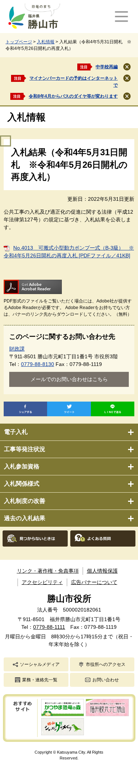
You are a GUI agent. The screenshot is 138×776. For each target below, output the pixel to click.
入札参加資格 (21, 466)
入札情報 (45, 41)
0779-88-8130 (37, 364)
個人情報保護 (102, 571)
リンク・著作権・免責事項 (48, 571)
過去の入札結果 (24, 518)
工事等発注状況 (24, 449)
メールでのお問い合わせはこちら (69, 379)
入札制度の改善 (24, 501)
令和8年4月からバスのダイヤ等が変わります (73, 96)
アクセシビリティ (42, 582)
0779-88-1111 (49, 627)
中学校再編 (107, 66)
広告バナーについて (94, 582)
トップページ (19, 41)
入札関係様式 (21, 484)
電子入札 (16, 432)
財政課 (17, 349)
